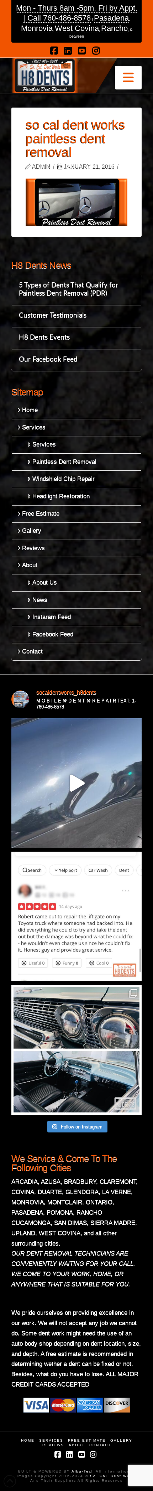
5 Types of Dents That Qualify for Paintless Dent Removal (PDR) (68, 289)
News (39, 599)
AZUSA (50, 1181)
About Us (44, 582)
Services (34, 427)
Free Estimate (40, 513)
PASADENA (27, 1212)
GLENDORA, (82, 1192)
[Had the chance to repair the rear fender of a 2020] (76, 783)
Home (30, 409)
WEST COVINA (59, 1233)
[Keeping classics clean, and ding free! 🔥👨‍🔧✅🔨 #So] (76, 1050)
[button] (128, 77)
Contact (32, 651)
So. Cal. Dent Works (112, 1476)
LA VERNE (116, 1192)
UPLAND (23, 1233)
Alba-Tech (84, 1471)
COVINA (22, 1192)
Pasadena (111, 17)
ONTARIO (99, 1202)
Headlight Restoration (61, 496)
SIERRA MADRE (112, 1222)
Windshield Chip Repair (63, 478)
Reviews (33, 548)
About (29, 565)
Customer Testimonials (52, 315)
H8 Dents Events (44, 337)
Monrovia (37, 28)
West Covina (77, 28)
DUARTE (50, 1192)
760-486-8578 (67, 17)
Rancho (114, 28)
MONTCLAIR (64, 1202)
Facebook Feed (52, 634)
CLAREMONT (118, 1181)
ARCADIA (24, 1181)
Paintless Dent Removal (64, 461)
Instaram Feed (51, 616)
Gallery (31, 530)
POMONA (60, 1212)
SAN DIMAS (70, 1222)
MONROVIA (27, 1202)
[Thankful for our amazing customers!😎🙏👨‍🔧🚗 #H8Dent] (76, 917)
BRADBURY (80, 1181)
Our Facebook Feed (48, 359)
